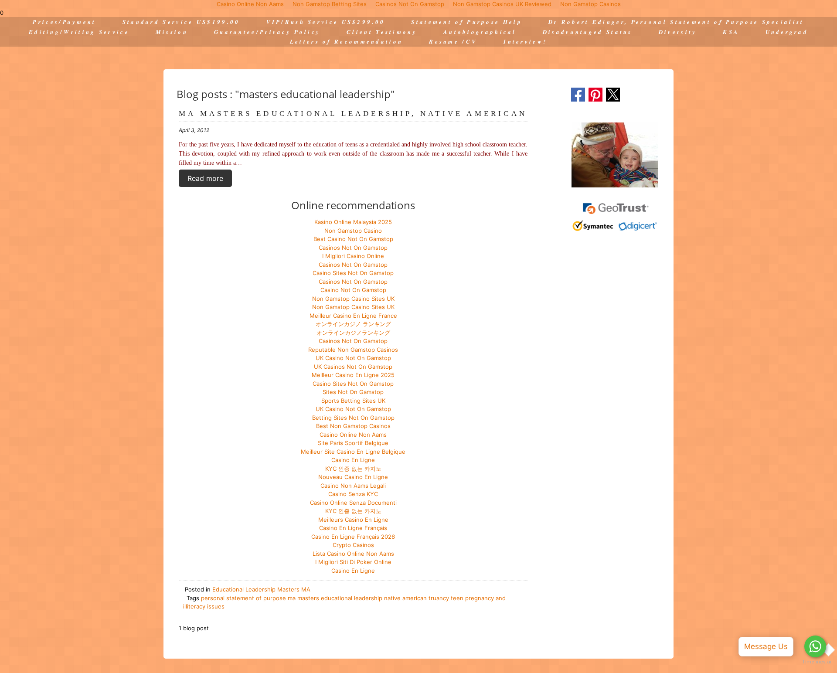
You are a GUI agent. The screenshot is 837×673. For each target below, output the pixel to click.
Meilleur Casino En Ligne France (353, 315)
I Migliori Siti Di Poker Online (353, 561)
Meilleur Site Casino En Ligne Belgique (353, 451)
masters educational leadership (339, 598)
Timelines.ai (815, 661)
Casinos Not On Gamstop (353, 247)
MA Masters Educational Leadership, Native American (353, 113)
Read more (205, 178)
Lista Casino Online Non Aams (353, 553)
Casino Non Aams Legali (353, 485)
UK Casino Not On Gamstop (353, 357)
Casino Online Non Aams (353, 434)
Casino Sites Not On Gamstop (353, 272)
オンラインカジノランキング (353, 332)
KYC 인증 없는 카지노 (353, 468)
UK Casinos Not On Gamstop (353, 366)
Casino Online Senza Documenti (353, 502)
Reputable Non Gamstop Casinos (353, 349)
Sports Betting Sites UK (353, 400)
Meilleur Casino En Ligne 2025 (353, 374)
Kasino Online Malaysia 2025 (353, 221)
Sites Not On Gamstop (353, 391)
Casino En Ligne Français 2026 (353, 536)
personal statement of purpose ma (248, 598)
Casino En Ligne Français (353, 527)
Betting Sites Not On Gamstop (353, 417)
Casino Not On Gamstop (353, 289)
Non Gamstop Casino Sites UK (353, 298)
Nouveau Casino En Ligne (353, 476)
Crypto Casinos (353, 544)
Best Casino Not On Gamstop (353, 238)
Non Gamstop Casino (353, 230)
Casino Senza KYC (353, 493)
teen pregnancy (472, 598)
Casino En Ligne (353, 459)
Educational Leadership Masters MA (261, 589)
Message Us (766, 646)
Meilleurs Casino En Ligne (353, 519)
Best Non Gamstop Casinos (353, 425)
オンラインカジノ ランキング (353, 323)
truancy (439, 598)
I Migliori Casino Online (353, 255)
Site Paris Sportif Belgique (353, 442)
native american (405, 598)
